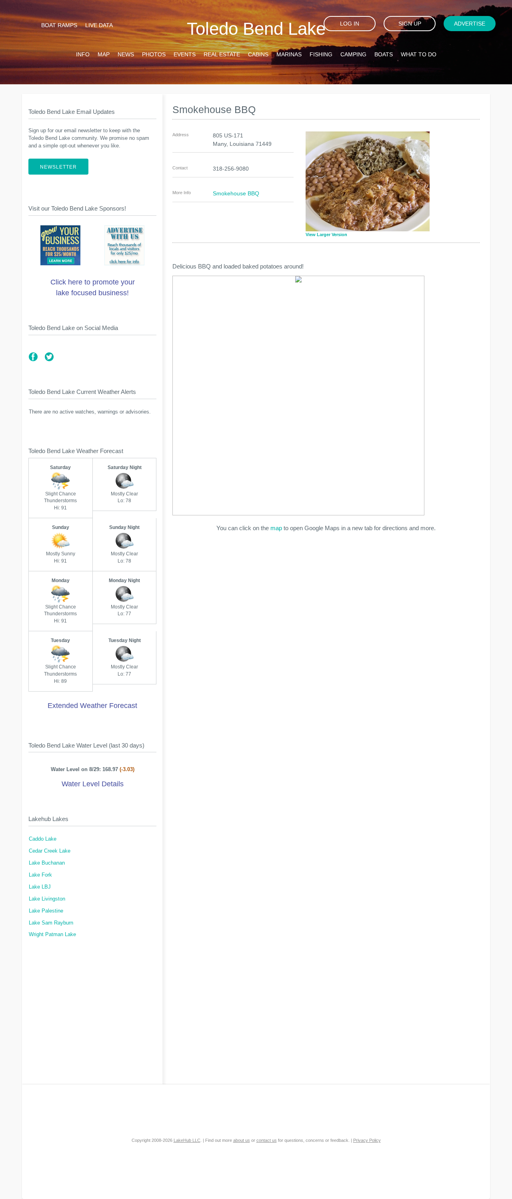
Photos (154, 54)
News (126, 54)
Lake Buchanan (47, 863)
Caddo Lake (42, 839)
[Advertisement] (92, 1016)
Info (83, 54)
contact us (266, 1140)
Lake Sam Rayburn (51, 923)
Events (185, 54)
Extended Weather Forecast (92, 706)
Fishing (321, 54)
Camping (353, 54)
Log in (349, 23)
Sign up (409, 23)
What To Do (418, 54)
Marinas (289, 54)
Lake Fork (40, 875)
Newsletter (58, 167)
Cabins (258, 54)
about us (241, 1140)
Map (104, 54)
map (276, 528)
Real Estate (222, 54)
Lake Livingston (47, 899)
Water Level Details (93, 784)
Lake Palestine (46, 911)
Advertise (469, 23)
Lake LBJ (40, 887)
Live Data (99, 25)
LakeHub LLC (187, 1140)
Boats (383, 54)
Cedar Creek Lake (49, 851)
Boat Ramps (59, 25)
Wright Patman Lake (52, 934)
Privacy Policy (367, 1140)
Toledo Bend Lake (256, 28)
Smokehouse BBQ (236, 193)
